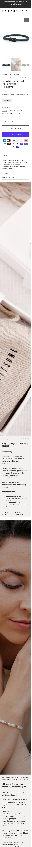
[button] (22, 11)
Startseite (4, 72)
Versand (12, 92)
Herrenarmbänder (14, 72)
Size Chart (7, 98)
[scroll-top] (27, 843)
